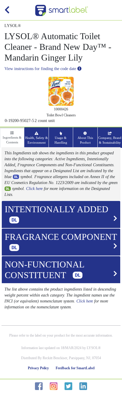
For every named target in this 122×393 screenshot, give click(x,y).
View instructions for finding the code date (40, 68)
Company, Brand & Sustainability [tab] (109, 140)
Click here (34, 188)
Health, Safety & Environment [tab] (36, 140)
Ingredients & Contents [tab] (12, 140)
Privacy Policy (38, 368)
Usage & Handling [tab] (60, 140)
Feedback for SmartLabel (75, 368)
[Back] (7, 11)
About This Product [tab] (85, 140)
